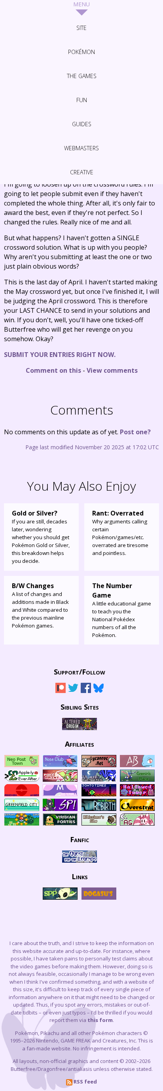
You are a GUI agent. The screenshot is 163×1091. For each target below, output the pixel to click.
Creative (81, 172)
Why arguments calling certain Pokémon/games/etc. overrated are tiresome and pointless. (120, 533)
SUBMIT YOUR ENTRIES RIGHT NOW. (60, 354)
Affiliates (79, 743)
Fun (81, 100)
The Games (82, 76)
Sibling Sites (80, 706)
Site (81, 28)
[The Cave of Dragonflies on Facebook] (85, 691)
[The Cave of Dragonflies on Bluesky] (98, 691)
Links (80, 876)
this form (100, 1020)
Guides (81, 124)
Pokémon (81, 52)
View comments (112, 370)
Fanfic (79, 839)
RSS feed (84, 1081)
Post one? (135, 432)
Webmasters (81, 148)
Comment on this (53, 370)
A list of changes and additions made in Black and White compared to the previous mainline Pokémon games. (40, 605)
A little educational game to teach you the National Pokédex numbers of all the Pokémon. (121, 610)
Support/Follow (79, 671)
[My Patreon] (60, 691)
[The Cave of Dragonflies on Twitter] (73, 691)
